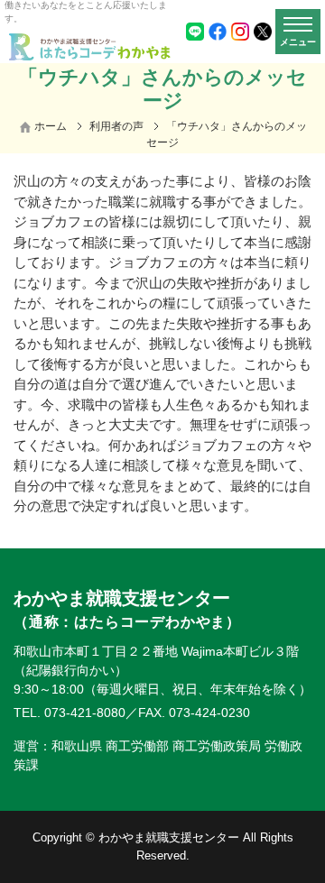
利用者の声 (116, 126)
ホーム (50, 126)
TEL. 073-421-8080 (69, 712)
